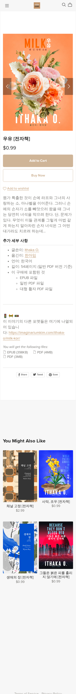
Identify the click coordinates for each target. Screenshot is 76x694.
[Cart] (71, 5)
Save (55, 374)
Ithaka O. (32, 250)
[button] (7, 86)
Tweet (39, 374)
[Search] (64, 5)
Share (23, 374)
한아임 (30, 255)
